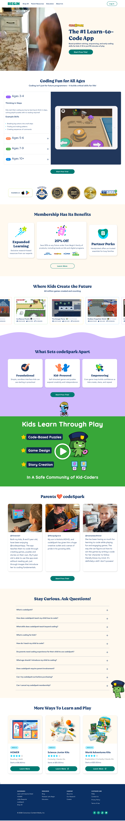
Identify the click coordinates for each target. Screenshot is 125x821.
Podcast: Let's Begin (48, 796)
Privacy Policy (95, 799)
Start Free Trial (81, 52)
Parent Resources (37, 4)
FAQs (93, 794)
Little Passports (22, 799)
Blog (43, 794)
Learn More (62, 266)
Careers (69, 799)
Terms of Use (95, 803)
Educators (50, 4)
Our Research (71, 796)
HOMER (19, 796)
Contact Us (95, 796)
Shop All (26, 4)
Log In (111, 4)
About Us (59, 4)
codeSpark (20, 802)
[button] (27, 96)
